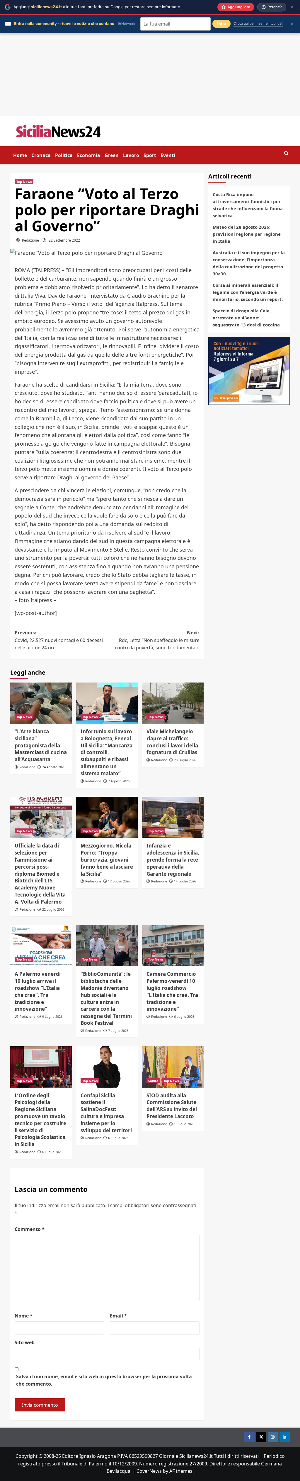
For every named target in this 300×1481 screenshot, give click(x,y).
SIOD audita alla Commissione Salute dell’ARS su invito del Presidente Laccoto (171, 1106)
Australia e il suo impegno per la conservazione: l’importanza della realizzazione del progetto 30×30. (249, 263)
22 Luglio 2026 (53, 909)
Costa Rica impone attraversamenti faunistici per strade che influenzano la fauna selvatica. (248, 204)
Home (20, 155)
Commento (30, 1229)
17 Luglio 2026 (119, 881)
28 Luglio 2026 (185, 760)
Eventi (168, 155)
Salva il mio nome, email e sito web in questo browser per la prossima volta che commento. (104, 1380)
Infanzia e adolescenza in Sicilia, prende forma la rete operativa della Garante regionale (172, 859)
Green (112, 155)
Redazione (30, 240)
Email (118, 1315)
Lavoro (131, 155)
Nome (24, 1315)
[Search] (286, 153)
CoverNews (149, 1471)
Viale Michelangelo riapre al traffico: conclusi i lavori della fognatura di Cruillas (172, 742)
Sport (150, 155)
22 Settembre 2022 (64, 240)
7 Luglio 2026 (118, 1030)
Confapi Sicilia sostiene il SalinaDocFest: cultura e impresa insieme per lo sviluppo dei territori (106, 1113)
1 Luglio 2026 (184, 1124)
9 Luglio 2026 (52, 1016)
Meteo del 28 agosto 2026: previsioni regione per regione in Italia (247, 234)
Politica (64, 155)
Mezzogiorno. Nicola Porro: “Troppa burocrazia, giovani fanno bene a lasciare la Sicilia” (107, 859)
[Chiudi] (292, 7)
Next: (157, 640)
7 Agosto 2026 (118, 781)
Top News (24, 181)
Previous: (59, 640)
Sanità (153, 1081)
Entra (221, 23)
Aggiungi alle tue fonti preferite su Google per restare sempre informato (96, 6)
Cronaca (41, 155)
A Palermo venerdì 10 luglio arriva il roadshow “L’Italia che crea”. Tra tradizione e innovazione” (38, 991)
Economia (88, 155)
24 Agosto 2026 (53, 767)
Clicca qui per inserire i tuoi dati (258, 23)
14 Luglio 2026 (185, 881)
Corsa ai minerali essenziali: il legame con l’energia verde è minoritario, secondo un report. (248, 292)
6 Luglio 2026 (184, 1016)
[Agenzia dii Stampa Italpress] (249, 370)
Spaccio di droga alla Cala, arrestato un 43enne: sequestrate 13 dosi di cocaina (246, 318)
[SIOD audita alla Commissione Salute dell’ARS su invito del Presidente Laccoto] (173, 1066)
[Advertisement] (150, 75)
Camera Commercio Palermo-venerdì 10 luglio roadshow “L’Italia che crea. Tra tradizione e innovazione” (172, 991)
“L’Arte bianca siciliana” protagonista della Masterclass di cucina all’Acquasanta (41, 745)
